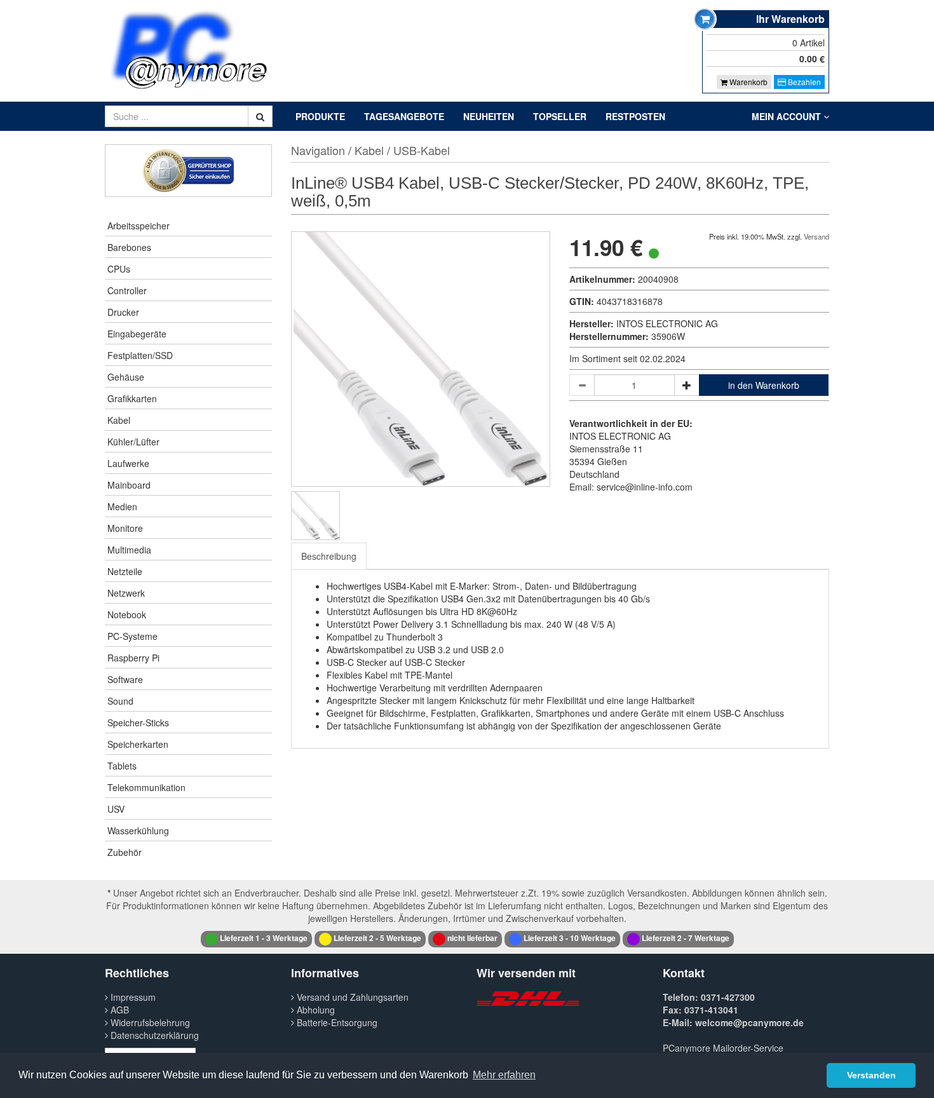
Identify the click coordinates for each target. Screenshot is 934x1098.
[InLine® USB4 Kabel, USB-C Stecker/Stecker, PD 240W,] (315, 515)
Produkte (320, 116)
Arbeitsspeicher (138, 225)
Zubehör (124, 852)
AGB (118, 1009)
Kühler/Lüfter (133, 441)
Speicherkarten (137, 744)
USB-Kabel (421, 150)
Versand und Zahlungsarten (351, 997)
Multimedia (129, 549)
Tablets (122, 765)
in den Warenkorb (763, 385)
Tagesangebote (404, 116)
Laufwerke (128, 463)
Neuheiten (488, 116)
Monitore (125, 528)
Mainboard (129, 484)
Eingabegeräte (136, 333)
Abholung (314, 1009)
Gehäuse (125, 376)
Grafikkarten (132, 398)
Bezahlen (803, 81)
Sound (120, 701)
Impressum (132, 997)
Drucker (123, 312)
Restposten (635, 116)
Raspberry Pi (133, 657)
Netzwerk (126, 592)
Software (125, 679)
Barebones (129, 247)
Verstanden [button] (871, 1075)
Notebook (126, 614)
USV (116, 809)
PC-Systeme (132, 636)
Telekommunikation (146, 787)
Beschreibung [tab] (328, 556)
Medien (122, 506)
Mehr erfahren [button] (504, 1074)
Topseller (559, 116)
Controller (127, 290)
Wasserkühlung (138, 830)
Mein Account (787, 116)
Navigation (318, 150)
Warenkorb (748, 81)
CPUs (118, 268)
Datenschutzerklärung (153, 1035)
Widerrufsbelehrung (149, 1022)
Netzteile (124, 571)
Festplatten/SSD (140, 355)
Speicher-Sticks (138, 722)
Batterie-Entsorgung (335, 1022)
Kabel (118, 420)
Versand (816, 236)
